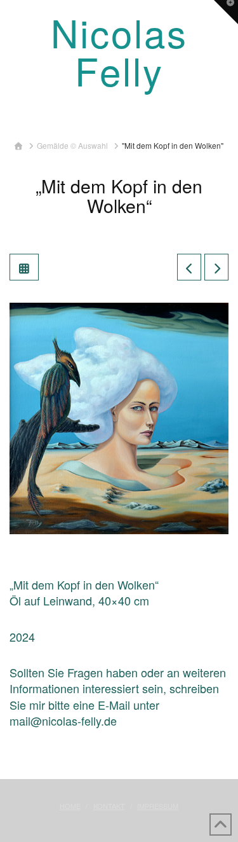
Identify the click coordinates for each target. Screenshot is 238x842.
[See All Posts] (24, 267)
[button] (119, 118)
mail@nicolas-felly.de (63, 720)
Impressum (157, 805)
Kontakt (109, 805)
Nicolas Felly (119, 51)
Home (70, 805)
